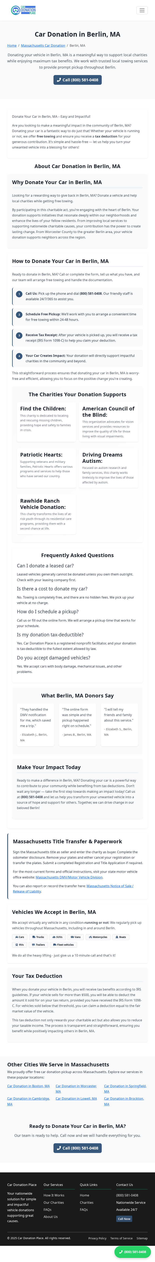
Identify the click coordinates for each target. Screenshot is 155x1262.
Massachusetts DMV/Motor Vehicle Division (69, 877)
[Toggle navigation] (142, 10)
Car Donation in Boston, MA (28, 1086)
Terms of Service (121, 1238)
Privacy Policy (97, 1238)
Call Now (124, 1219)
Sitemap (142, 1238)
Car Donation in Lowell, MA (76, 1098)
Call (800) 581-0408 (80, 80)
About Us (51, 1216)
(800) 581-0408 (127, 1195)
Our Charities (54, 1202)
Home (12, 45)
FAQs (47, 1209)
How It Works (54, 1195)
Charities (86, 1202)
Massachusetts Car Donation (43, 45)
